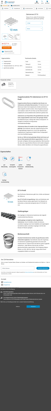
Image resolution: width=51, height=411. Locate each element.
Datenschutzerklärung (29, 272)
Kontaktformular (7, 282)
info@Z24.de (7, 285)
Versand (9, 45)
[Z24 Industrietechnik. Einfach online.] (10, 2)
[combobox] (34, 23)
